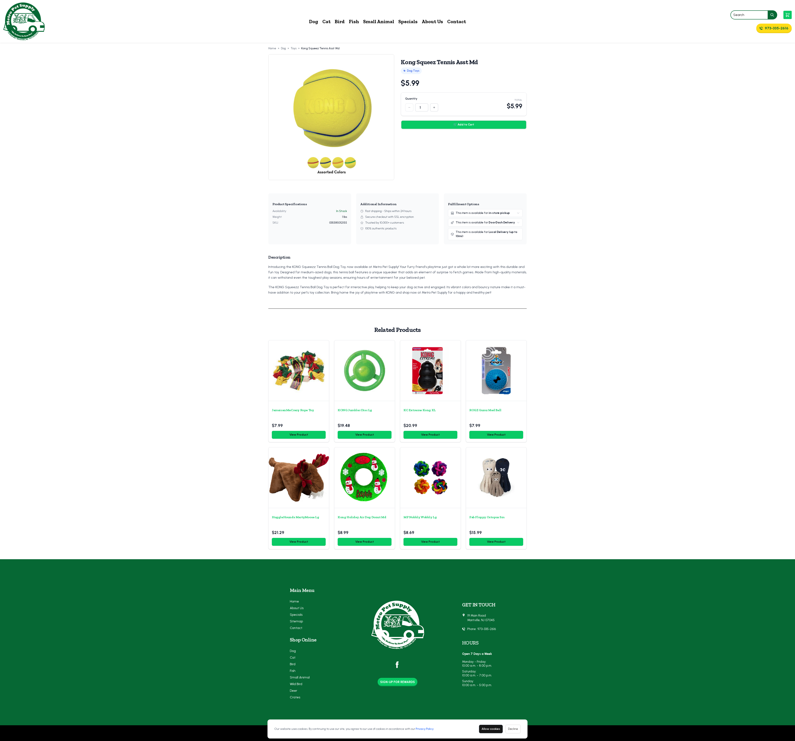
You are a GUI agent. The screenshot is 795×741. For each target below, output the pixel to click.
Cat (326, 21)
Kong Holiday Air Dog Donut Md (362, 517)
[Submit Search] (772, 14)
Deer (293, 691)
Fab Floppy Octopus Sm (487, 517)
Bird (340, 21)
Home (272, 48)
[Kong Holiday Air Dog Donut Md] (364, 477)
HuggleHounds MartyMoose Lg (295, 517)
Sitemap (296, 621)
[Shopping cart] (787, 15)
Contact (456, 21)
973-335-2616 (486, 629)
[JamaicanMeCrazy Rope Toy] (299, 370)
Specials (408, 21)
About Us (432, 21)
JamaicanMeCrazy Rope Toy (293, 410)
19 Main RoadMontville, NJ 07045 (481, 618)
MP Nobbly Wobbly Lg (420, 517)
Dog (313, 21)
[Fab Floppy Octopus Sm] (496, 477)
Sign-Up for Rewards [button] (397, 682)
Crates (295, 697)
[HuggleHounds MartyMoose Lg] (299, 477)
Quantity (411, 98)
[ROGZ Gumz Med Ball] (496, 370)
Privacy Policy (425, 729)
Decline (513, 729)
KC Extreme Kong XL (420, 410)
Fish (354, 21)
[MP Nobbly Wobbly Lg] (430, 477)
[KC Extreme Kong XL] (430, 370)
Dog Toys (413, 70)
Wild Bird (296, 684)
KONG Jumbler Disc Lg (355, 410)
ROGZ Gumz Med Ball (485, 410)
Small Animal (378, 21)
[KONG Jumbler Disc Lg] (364, 370)
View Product (298, 434)
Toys (293, 48)
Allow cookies (491, 729)
